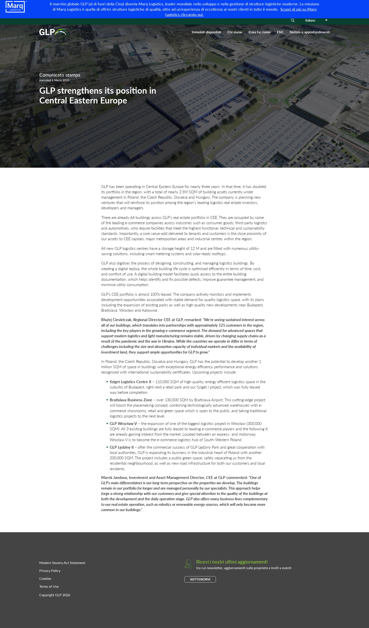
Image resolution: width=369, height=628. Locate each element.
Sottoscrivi (200, 579)
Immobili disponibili (206, 31)
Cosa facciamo (260, 31)
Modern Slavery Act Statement (62, 562)
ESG (280, 31)
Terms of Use (49, 586)
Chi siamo (234, 31)
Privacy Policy (49, 570)
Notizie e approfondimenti (310, 31)
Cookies (45, 578)
